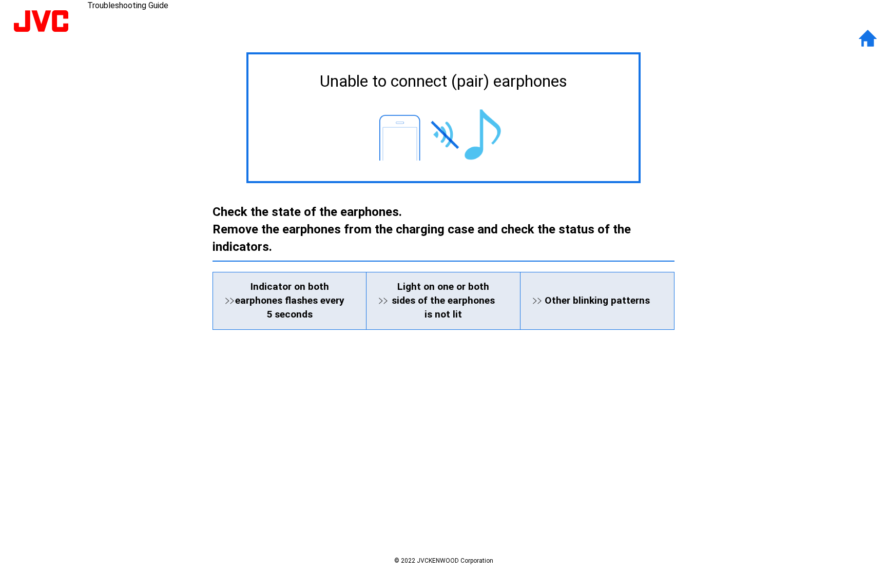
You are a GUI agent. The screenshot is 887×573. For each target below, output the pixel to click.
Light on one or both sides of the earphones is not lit (443, 300)
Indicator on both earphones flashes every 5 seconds (289, 300)
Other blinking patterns (597, 300)
